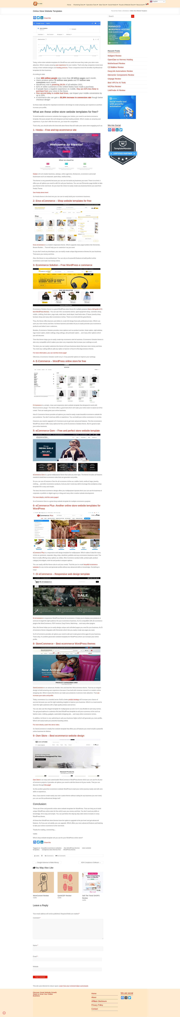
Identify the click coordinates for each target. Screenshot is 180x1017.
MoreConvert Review (41, 896)
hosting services (62, 67)
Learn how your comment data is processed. (73, 986)
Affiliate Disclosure (99, 1001)
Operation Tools (91, 5)
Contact (94, 1009)
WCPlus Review (114, 86)
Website (35, 966)
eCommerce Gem (39, 474)
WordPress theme (69, 849)
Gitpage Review (114, 79)
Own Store (36, 780)
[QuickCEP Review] (68, 873)
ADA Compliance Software (91, 862)
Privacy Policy (97, 1005)
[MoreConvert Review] (43, 873)
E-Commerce (37, 405)
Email (35, 956)
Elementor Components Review (121, 75)
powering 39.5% (59, 85)
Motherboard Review (116, 63)
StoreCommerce (38, 687)
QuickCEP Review (64, 896)
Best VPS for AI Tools (117, 83)
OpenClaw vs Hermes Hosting (120, 60)
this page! (47, 785)
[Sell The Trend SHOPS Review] (92, 873)
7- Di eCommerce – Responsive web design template (61, 574)
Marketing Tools (78, 5)
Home (69, 5)
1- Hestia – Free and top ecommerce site (54, 129)
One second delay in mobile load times (52, 93)
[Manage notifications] (4, 1012)
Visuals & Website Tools (126, 5)
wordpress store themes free (51, 849)
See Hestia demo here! (40, 192)
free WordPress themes (72, 848)
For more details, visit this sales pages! (46, 497)
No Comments (61, 855)
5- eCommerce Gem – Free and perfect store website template (66, 430)
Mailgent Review (114, 56)
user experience (61, 65)
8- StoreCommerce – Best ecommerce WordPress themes (64, 643)
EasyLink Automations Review (120, 71)
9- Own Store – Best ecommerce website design (58, 735)
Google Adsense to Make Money (47, 862)
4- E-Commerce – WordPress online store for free (59, 361)
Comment (36, 918)
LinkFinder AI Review (116, 90)
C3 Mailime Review (116, 67)
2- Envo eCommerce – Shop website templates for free (62, 200)
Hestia (35, 174)
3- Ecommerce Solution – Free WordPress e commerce (62, 265)
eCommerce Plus (38, 552)
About (93, 997)
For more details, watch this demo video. (46, 725)
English (155, 1)
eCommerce (126, 11)
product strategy (73, 699)
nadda (37, 855)
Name (35, 945)
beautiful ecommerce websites (51, 848)
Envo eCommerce (39, 245)
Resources (139, 5)
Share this (47, 18)
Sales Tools (102, 5)
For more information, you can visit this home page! (50, 353)
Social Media (112, 5)
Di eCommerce (38, 618)
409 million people (49, 78)
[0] (146, 4)
